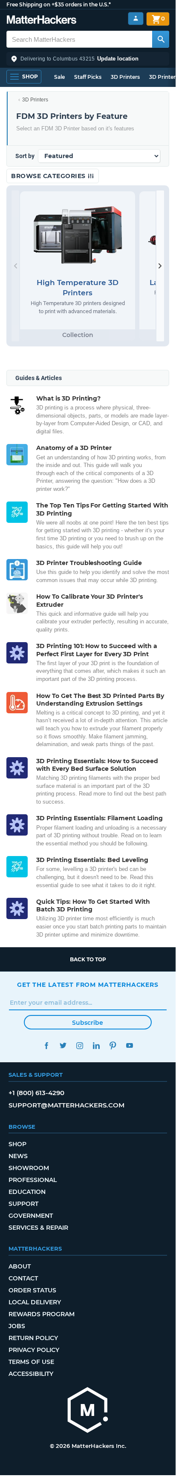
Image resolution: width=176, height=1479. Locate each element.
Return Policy (33, 1338)
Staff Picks (87, 77)
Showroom (29, 1168)
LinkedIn (96, 1045)
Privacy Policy (34, 1350)
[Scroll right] (160, 265)
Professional (33, 1180)
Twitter (62, 1045)
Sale (59, 77)
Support (23, 1204)
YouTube (129, 1045)
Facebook (46, 1045)
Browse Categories (49, 176)
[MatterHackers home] (41, 20)
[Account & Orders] (136, 18)
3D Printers (125, 77)
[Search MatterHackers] (160, 39)
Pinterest (112, 1045)
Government (31, 1216)
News (18, 1156)
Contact (23, 1278)
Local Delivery (35, 1302)
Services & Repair (38, 1227)
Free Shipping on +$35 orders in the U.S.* (58, 4)
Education (27, 1192)
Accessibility (31, 1374)
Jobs (17, 1326)
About (20, 1266)
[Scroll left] (15, 265)
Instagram (79, 1045)
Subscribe (87, 1022)
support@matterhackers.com (66, 1105)
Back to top (88, 959)
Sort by (25, 156)
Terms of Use (31, 1362)
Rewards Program (42, 1314)
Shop (17, 1144)
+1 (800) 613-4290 (36, 1093)
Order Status (32, 1290)
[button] (87, 59)
